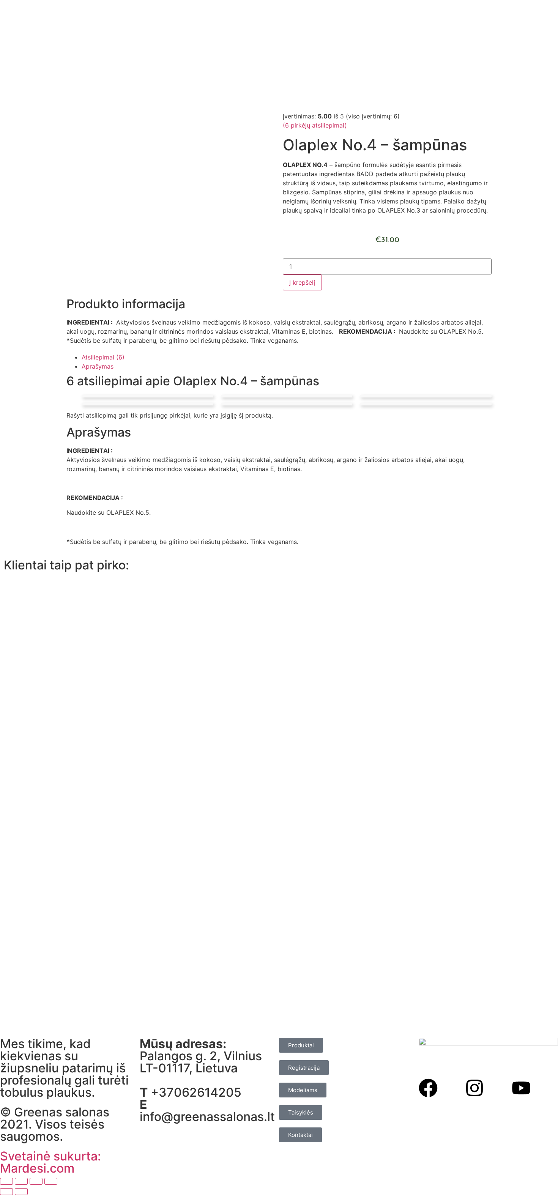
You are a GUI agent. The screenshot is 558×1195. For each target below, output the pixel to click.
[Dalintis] (36, 1181)
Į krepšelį (302, 282)
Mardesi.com (37, 1168)
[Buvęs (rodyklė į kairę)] (6, 1191)
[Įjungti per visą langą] (21, 1181)
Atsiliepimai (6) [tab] (103, 357)
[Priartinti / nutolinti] (6, 1181)
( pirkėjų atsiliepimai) (315, 125)
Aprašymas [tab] (97, 366)
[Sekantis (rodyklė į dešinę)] (21, 1191)
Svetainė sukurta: (50, 1156)
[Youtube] (521, 1087)
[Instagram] (474, 1087)
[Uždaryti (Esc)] (50, 1181)
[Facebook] (428, 1087)
